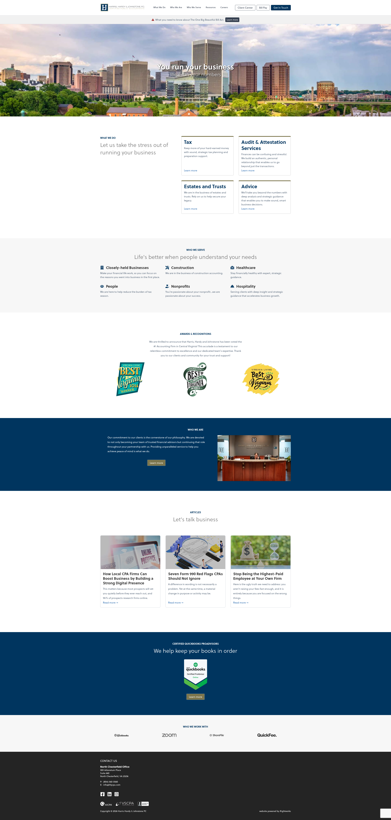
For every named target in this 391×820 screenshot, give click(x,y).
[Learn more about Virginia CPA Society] (125, 804)
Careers (224, 7)
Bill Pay (263, 7)
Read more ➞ (130, 602)
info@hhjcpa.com (111, 784)
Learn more (232, 19)
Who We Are (176, 7)
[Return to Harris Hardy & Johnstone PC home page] (123, 7)
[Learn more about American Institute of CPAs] (106, 804)
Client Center (245, 7)
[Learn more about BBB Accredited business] (143, 804)
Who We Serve (194, 7)
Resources (211, 7)
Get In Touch (281, 7)
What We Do (159, 7)
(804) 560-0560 (110, 781)
